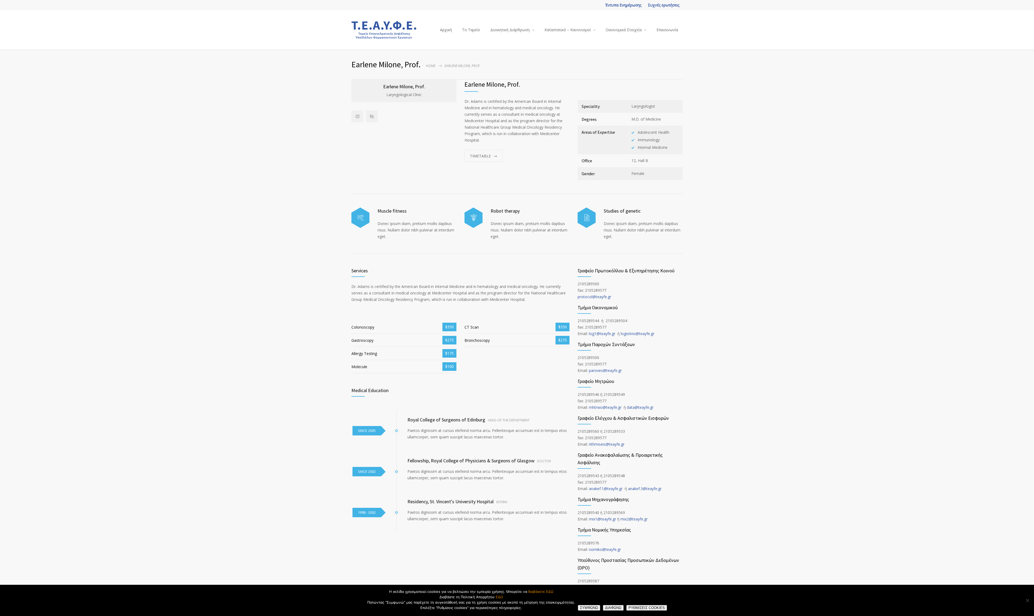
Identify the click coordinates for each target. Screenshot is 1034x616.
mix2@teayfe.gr (634, 519)
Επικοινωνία (667, 29)
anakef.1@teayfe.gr (606, 488)
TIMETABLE (480, 156)
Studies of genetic (622, 211)
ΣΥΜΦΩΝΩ (589, 608)
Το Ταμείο (471, 29)
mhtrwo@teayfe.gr (605, 407)
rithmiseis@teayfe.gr (606, 444)
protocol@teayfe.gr (594, 296)
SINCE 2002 (367, 471)
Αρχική (446, 29)
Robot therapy (505, 211)
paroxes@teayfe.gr (605, 370)
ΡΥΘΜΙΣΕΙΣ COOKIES (646, 608)
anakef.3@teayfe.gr (645, 488)
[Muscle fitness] (360, 218)
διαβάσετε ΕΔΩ (540, 591)
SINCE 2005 (367, 430)
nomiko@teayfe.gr (605, 549)
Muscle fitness (392, 211)
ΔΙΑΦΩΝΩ (613, 608)
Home (430, 66)
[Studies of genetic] (587, 218)
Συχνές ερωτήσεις (663, 5)
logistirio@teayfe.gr (637, 333)
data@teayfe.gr (640, 407)
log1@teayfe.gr (602, 333)
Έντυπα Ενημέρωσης (623, 5)
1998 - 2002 (367, 512)
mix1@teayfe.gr (602, 519)
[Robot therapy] (473, 218)
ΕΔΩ (499, 597)
